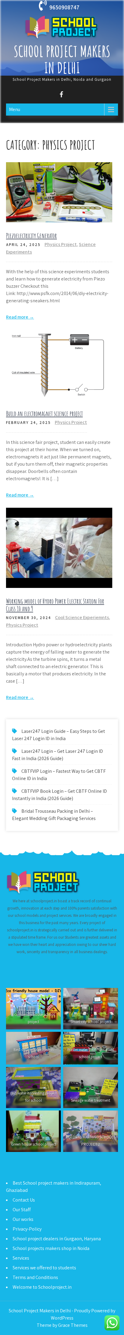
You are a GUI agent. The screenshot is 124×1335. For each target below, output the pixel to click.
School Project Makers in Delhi (62, 59)
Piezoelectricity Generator (31, 235)
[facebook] (61, 95)
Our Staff (22, 1209)
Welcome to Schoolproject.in (42, 1287)
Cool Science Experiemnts (82, 617)
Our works (23, 1219)
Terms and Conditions (35, 1277)
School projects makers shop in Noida (51, 1248)
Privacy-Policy (27, 1229)
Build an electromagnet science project (44, 413)
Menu (14, 109)
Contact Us (24, 1200)
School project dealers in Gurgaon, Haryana (57, 1238)
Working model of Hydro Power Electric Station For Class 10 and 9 (55, 604)
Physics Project (61, 244)
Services (21, 1258)
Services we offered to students (44, 1267)
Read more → (20, 317)
